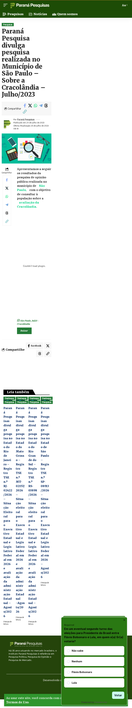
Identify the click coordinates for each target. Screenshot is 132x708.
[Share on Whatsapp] (35, 105)
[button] (6, 5)
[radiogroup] (94, 666)
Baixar (24, 330)
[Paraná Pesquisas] (29, 5)
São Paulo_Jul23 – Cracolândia (28, 322)
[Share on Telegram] (40, 105)
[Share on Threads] (46, 105)
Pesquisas (7, 24)
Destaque (9, 398)
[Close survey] (124, 620)
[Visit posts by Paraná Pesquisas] (7, 124)
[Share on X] (30, 105)
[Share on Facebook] (24, 105)
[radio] (68, 650)
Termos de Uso (17, 702)
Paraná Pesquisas (26, 119)
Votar (118, 695)
